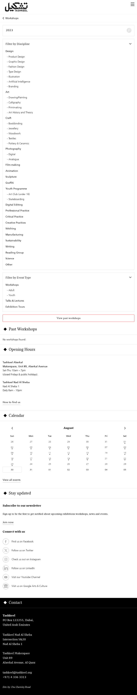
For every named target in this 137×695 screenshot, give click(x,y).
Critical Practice (14, 217)
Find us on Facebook (23, 541)
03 (31, 447)
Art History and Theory (21, 112)
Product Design (17, 57)
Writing (10, 246)
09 (12, 452)
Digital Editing (14, 205)
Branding (13, 86)
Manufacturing (14, 235)
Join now (8, 522)
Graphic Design (17, 62)
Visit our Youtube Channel (26, 577)
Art (7, 92)
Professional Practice (17, 210)
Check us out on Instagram (26, 559)
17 (31, 458)
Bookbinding (15, 123)
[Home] (20, 7)
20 (87, 458)
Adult (11, 290)
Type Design (15, 72)
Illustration (14, 77)
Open (132, 4)
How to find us (11, 402)
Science (10, 258)
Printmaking (15, 107)
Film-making (13, 165)
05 (68, 447)
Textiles (12, 138)
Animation (12, 171)
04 (50, 447)
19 (68, 458)
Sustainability (13, 240)
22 (125, 458)
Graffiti (10, 183)
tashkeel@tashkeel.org (17, 672)
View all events (11, 480)
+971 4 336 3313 (14, 677)
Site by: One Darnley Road (17, 687)
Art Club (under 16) (19, 194)
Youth (12, 295)
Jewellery (13, 128)
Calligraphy (15, 102)
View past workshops (68, 318)
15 (125, 452)
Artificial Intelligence (19, 82)
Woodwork (15, 133)
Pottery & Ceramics (19, 143)
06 (87, 447)
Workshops (11, 18)
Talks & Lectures (15, 301)
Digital (12, 154)
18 (50, 458)
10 (31, 452)
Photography (13, 149)
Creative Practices (16, 223)
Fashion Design (16, 67)
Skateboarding (16, 199)
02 (12, 447)
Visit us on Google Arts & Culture (29, 586)
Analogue (14, 159)
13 (87, 452)
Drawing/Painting (18, 97)
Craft (8, 118)
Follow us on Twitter (22, 550)
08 (125, 447)
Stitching (11, 228)
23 (12, 464)
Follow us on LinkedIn (23, 568)
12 (68, 452)
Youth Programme (16, 189)
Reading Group (15, 253)
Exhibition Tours (15, 307)
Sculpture (11, 177)
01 (125, 441)
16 (12, 458)
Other (9, 264)
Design (10, 51)
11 (50, 452)
